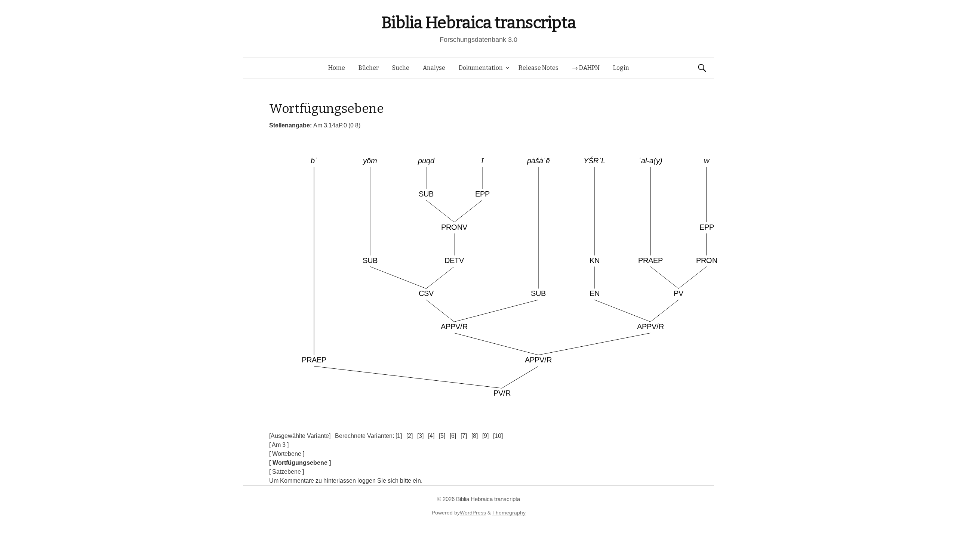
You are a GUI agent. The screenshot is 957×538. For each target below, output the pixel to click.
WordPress (473, 513)
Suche (400, 67)
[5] (442, 436)
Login (621, 67)
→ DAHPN (586, 67)
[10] (498, 436)
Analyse (434, 67)
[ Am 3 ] (279, 445)
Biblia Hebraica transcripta (478, 22)
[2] (409, 436)
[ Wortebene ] (286, 454)
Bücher (369, 67)
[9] (485, 436)
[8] (474, 436)
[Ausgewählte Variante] (299, 436)
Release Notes (538, 67)
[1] (399, 436)
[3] (420, 436)
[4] (431, 436)
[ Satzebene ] (286, 472)
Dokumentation (481, 67)
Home (336, 67)
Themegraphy (509, 513)
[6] (453, 436)
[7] (464, 436)
